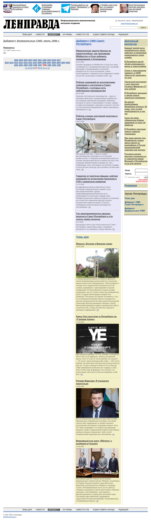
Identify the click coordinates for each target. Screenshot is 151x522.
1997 (40, 65)
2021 (40, 60)
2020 (44, 60)
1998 (35, 65)
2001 (21, 65)
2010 (35, 63)
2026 (16, 60)
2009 (40, 63)
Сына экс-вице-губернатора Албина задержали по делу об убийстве (134, 121)
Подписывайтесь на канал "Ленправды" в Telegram (80, 7)
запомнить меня (134, 177)
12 (49, 68)
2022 (35, 60)
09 (41, 68)
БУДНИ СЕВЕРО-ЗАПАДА (104, 34)
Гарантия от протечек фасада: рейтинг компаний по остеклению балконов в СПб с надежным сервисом (97, 179)
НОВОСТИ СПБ (82, 34)
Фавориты (9, 47)
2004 (63, 63)
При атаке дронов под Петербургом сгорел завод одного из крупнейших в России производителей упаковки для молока (135, 144)
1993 (59, 65)
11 (46, 68)
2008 (44, 63)
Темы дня (82, 237)
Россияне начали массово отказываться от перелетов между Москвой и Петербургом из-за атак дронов (135, 159)
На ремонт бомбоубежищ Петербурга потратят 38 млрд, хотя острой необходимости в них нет (135, 108)
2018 (54, 60)
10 (44, 68)
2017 (59, 60)
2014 (16, 63)
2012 (26, 63)
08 (39, 68)
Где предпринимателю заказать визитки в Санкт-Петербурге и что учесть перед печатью (94, 216)
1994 (54, 65)
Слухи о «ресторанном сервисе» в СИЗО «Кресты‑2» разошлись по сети (135, 74)
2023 (30, 60)
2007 (49, 63)
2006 (54, 63)
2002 (16, 65)
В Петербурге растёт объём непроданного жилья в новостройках (135, 64)
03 (31, 68)
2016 (7, 63)
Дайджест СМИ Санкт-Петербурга (90, 42)
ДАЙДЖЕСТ (54, 34)
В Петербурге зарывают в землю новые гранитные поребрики (135, 95)
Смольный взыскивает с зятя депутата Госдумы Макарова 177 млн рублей (135, 85)
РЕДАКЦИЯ (124, 34)
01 (26, 68)
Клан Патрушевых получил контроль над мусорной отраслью (137, 8)
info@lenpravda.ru (129, 23)
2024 (26, 60)
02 (29, 68)
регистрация (143, 179)
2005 (58, 63)
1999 (30, 65)
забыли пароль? (142, 181)
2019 (49, 60)
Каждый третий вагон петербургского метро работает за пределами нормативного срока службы (135, 53)
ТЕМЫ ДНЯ (27, 34)
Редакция (130, 185)
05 (34, 68)
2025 (21, 60)
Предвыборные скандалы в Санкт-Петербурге (21, 7)
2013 (21, 63)
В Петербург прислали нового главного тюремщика (135, 131)
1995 (49, 65)
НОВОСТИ (40, 34)
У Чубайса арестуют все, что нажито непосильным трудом (109, 8)
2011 (30, 63)
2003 (68, 63)
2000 (26, 65)
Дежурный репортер (131, 43)
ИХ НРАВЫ (67, 34)
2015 (11, 63)
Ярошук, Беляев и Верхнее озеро (94, 243)
